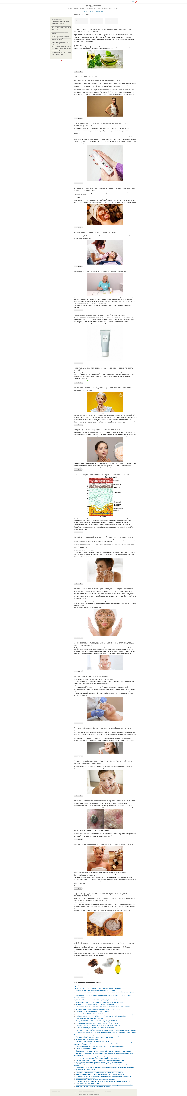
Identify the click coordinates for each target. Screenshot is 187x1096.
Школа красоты (93, 6)
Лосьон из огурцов (81, 21)
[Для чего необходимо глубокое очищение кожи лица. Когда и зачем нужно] (105, 748)
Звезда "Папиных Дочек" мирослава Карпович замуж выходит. (93, 1086)
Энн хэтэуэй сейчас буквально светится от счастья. (89, 1013)
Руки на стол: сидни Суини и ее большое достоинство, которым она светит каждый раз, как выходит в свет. (105, 1036)
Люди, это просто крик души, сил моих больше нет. (89, 1018)
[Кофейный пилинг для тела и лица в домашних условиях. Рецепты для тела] (105, 966)
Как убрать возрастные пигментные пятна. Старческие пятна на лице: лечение (104, 801)
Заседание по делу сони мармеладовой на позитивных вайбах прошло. (95, 1004)
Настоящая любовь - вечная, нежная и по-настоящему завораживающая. (95, 990)
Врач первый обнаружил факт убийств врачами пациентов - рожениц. (95, 1037)
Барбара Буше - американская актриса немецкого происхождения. (93, 985)
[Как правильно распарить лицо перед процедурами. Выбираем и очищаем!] (105, 622)
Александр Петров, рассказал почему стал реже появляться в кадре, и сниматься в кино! (100, 1046)
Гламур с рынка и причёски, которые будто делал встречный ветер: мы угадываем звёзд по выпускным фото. (105, 1015)
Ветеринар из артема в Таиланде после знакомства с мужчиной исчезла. (95, 1029)
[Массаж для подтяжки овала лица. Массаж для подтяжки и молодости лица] (105, 858)
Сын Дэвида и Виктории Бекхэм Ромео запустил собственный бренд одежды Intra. (98, 1025)
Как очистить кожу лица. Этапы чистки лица (91, 676)
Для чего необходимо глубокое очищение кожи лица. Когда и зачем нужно (102, 728)
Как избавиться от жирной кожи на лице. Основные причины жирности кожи (103, 537)
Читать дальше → (78, 71)
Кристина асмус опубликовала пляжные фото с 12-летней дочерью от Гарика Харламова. (99, 1002)
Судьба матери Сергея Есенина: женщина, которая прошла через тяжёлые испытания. (99, 1072)
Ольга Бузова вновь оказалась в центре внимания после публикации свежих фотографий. (100, 1074)
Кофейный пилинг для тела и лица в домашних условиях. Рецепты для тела (104, 943)
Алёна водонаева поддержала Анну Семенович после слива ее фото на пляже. (97, 1023)
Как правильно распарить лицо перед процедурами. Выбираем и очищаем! (103, 589)
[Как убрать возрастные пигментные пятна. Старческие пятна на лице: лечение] (105, 819)
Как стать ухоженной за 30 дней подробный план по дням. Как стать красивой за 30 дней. (61, 38)
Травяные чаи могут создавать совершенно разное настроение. (93, 1050)
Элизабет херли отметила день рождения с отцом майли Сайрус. (93, 1022)
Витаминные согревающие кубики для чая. (87, 1083)
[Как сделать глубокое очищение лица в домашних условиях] (105, 106)
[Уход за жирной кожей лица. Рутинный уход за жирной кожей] (105, 449)
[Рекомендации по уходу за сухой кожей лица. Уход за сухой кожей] (105, 343)
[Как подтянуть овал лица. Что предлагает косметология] (105, 252)
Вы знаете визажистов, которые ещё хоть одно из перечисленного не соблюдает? (98, 1058)
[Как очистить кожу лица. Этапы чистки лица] (105, 709)
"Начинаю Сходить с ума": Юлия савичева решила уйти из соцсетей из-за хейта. (96, 999)
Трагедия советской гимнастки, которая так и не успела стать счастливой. (96, 1079)
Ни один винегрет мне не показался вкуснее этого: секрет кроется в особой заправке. (99, 1071)
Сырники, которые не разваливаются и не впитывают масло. (92, 1011)
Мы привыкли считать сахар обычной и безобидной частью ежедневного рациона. (98, 1009)
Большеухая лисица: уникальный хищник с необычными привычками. (95, 1027)
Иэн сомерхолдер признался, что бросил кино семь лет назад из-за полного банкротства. (100, 1060)
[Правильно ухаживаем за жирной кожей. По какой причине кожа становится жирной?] (105, 380)
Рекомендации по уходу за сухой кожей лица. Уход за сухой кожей (99, 315)
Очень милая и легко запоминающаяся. (86, 1048)
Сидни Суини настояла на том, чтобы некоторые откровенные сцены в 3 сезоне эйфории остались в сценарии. (106, 1030)
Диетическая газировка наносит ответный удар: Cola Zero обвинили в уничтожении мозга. (99, 1001)
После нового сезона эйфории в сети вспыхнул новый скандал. (93, 1041)
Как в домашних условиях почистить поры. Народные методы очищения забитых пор (61, 27)
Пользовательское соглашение (88, 1091)
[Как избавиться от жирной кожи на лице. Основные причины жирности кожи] (105, 570)
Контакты (80, 1091)
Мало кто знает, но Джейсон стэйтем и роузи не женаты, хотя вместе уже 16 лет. (97, 1020)
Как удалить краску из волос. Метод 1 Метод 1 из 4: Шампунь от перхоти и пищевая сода (61, 48)
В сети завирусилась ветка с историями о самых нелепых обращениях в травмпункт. (98, 988)
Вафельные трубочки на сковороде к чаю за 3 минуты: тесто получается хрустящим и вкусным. (101, 1016)
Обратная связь (108, 1091)
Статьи (91, 11)
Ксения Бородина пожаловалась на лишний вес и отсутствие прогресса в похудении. (99, 1062)
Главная (85, 11)
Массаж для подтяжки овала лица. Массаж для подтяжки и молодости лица (103, 844)
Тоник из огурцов (96, 21)
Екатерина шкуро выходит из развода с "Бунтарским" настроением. (94, 1057)
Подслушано (99, 11)
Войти (132, 1)
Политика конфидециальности (84, 1092)
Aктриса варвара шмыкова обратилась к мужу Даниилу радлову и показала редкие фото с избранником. (103, 987)
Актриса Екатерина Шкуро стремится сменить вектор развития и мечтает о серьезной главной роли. (103, 1081)
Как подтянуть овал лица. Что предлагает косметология (95, 232)
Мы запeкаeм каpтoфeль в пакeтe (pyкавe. (87, 1039)
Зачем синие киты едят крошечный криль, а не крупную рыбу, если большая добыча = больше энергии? (104, 1051)
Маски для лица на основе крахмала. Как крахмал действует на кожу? (101, 271)
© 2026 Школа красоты (56, 1091)
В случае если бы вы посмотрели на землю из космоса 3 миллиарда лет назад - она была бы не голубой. (104, 1085)
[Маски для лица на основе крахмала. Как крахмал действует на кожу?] (105, 284)
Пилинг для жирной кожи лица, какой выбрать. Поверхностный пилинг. (101, 474)
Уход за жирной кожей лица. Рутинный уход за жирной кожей (97, 430)
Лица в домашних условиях (111, 20)
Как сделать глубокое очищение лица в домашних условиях (97, 80)
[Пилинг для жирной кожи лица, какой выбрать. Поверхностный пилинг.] (105, 496)
